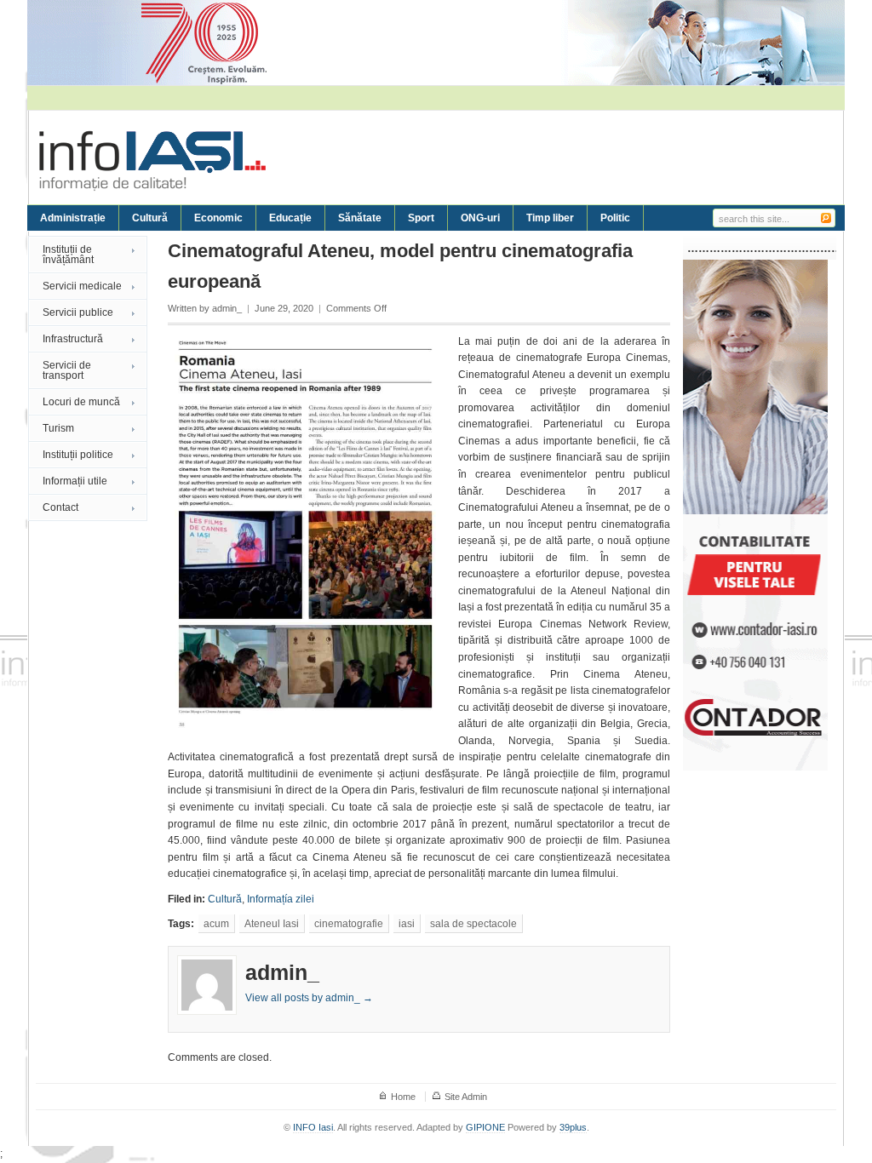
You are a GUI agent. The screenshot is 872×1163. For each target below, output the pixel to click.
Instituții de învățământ (68, 254)
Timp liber (550, 218)
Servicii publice (78, 312)
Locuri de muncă (81, 402)
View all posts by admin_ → (309, 998)
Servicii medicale (82, 286)
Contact (60, 507)
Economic (218, 218)
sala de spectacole (473, 924)
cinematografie (348, 924)
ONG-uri (480, 218)
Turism (58, 428)
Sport (421, 218)
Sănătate (360, 218)
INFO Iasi (313, 1127)
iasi (407, 924)
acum (216, 924)
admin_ (227, 308)
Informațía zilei (280, 899)
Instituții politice (78, 455)
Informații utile (75, 481)
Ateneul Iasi (271, 924)
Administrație (73, 218)
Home (403, 1096)
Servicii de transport (67, 370)
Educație (290, 218)
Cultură (150, 218)
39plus (573, 1127)
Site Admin (466, 1096)
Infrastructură (73, 339)
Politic (615, 218)
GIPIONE (485, 1127)
